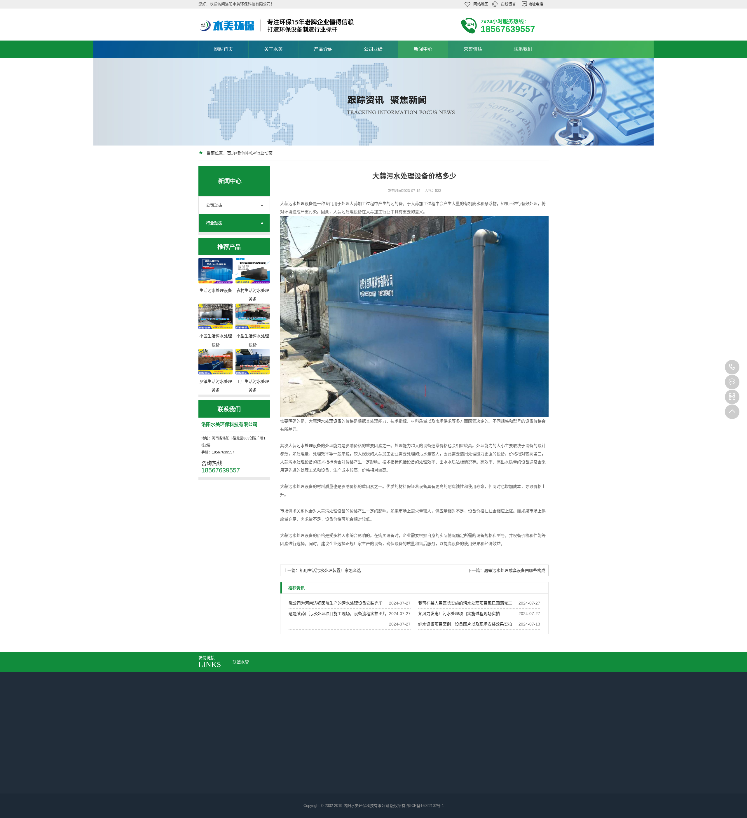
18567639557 (732, 367)
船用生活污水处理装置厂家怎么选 (330, 570)
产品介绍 (323, 49)
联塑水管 (241, 662)
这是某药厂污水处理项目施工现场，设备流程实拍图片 (338, 613)
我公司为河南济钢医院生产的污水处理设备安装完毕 (336, 603)
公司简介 (212, 762)
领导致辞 (212, 770)
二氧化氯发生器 (271, 779)
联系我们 (523, 49)
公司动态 (214, 205)
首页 (231, 152)
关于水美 (273, 49)
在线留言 (508, 4)
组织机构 (212, 787)
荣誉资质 (473, 49)
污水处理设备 (300, 203)
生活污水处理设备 (273, 762)
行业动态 (264, 152)
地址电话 (535, 4)
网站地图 (480, 4)
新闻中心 (423, 49)
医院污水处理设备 (273, 770)
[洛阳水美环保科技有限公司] (277, 25)
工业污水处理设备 (273, 787)
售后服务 (212, 795)
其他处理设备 (269, 803)
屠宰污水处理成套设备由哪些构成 (514, 570)
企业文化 (212, 779)
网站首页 (223, 49)
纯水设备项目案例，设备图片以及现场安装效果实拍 (465, 624)
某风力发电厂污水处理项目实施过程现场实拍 (459, 613)
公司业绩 (373, 49)
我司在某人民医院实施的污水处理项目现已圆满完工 (465, 603)
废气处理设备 (269, 795)
